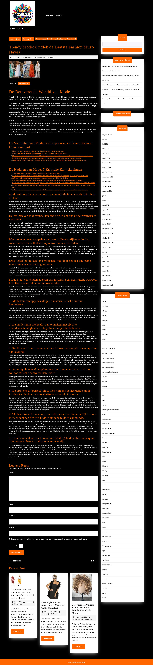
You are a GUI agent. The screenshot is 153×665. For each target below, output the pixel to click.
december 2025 (107, 172)
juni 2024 (105, 257)
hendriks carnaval (108, 433)
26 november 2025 (50, 612)
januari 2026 (106, 167)
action (104, 316)
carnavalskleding (108, 358)
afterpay (105, 320)
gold (103, 414)
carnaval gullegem (108, 348)
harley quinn (106, 428)
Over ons (49, 15)
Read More (18, 632)
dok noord (105, 391)
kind (103, 457)
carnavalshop (107, 353)
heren (104, 438)
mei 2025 (105, 205)
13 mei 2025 (18, 602)
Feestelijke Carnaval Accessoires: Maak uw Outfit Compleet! (53, 605)
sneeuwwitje (106, 536)
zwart (104, 598)
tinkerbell (105, 541)
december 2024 (107, 229)
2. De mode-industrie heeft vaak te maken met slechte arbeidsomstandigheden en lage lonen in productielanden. (50, 176)
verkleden (105, 560)
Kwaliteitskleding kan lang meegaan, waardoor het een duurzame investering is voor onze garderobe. (46, 158)
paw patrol (105, 508)
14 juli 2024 (16, 57)
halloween (105, 424)
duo (103, 395)
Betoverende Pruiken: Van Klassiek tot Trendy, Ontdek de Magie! (83, 608)
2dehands (105, 306)
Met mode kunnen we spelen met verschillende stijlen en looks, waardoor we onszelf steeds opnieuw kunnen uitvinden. (52, 156)
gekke (104, 405)
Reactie (12, 473)
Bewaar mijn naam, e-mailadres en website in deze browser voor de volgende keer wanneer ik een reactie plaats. (49, 539)
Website (12, 527)
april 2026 (105, 153)
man (103, 480)
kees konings (106, 452)
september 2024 (107, 243)
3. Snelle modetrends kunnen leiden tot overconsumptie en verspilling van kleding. (40, 178)
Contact (59, 15)
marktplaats (106, 489)
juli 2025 (105, 196)
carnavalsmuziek (108, 363)
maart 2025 (106, 214)
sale (103, 522)
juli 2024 (105, 252)
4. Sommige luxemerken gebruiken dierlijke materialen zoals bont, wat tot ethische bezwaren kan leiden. (47, 180)
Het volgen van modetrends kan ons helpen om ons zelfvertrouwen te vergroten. (39, 153)
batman (105, 334)
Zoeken (122, 37)
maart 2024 (106, 271)
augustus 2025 (107, 191)
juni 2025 (105, 200)
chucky (104, 377)
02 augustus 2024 (81, 617)
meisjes (105, 499)
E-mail (11, 516)
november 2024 (107, 233)
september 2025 (107, 186)
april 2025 (105, 210)
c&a (103, 339)
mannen (105, 485)
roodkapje (105, 518)
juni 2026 (105, 144)
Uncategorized (28, 39)
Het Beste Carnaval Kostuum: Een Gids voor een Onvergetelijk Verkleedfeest (22, 593)
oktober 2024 (106, 238)
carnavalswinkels (108, 367)
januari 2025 (106, 224)
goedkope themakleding (110, 410)
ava (103, 325)
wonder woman (107, 583)
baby (104, 330)
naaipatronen (106, 504)
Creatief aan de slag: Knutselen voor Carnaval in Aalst (120, 85)
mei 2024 (105, 261)
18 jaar (104, 301)
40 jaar (104, 311)
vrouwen (105, 574)
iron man (105, 442)
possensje (28, 57)
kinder (104, 461)
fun (103, 400)
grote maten (106, 419)
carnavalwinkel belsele (110, 372)
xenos (104, 588)
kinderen (105, 466)
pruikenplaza (106, 513)
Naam (11, 504)
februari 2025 (106, 219)
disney (104, 386)
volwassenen (106, 565)
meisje (104, 494)
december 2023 (107, 285)
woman (104, 579)
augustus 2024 (107, 247)
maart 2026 (106, 158)
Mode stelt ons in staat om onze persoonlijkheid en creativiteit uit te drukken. (38, 151)
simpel (104, 532)
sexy (104, 527)
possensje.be (16, 28)
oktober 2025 (106, 181)
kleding (104, 471)
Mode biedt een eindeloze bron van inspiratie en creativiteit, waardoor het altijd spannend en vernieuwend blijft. (49, 160)
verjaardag (106, 555)
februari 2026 (106, 163)
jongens (105, 447)
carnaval (105, 344)
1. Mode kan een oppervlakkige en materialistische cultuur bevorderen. (36, 173)
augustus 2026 (107, 134)
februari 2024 (106, 276)
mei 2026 (105, 149)
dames (104, 381)
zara (103, 593)
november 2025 (107, 177)
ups (103, 551)
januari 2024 (106, 280)
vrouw (104, 569)
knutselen (105, 475)
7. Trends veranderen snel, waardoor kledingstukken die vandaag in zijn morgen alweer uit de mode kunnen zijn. (50, 190)
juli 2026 (105, 139)
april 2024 (105, 266)
